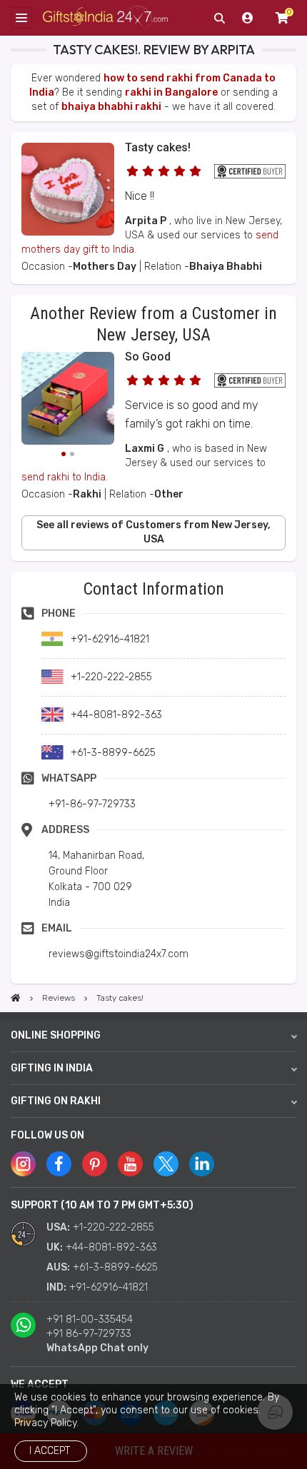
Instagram (23, 1163)
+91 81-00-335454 (89, 1319)
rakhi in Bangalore (171, 92)
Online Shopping (56, 1035)
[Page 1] (63, 454)
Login (247, 18)
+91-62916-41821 (108, 1287)
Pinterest (94, 1163)
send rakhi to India (63, 477)
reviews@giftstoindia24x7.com (118, 954)
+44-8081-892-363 (111, 1247)
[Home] (16, 998)
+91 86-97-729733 (88, 1334)
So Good (148, 356)
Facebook (58, 1163)
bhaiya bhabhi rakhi (111, 107)
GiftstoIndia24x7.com (105, 18)
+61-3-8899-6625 (115, 1267)
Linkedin (201, 1163)
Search (219, 18)
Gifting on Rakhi (56, 1101)
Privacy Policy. (46, 1423)
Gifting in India (52, 1068)
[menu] (21, 18)
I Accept (49, 1451)
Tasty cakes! (158, 147)
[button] (15, 576)
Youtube (130, 1163)
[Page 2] (72, 454)
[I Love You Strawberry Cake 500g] (67, 232)
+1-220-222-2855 (113, 1227)
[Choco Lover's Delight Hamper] (67, 400)
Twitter (166, 1163)
